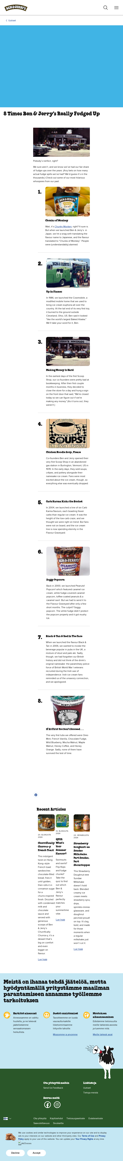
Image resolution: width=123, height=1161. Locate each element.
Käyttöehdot (56, 1118)
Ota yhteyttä (39, 1118)
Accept (36, 1152)
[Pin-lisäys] (36, 795)
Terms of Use (88, 1136)
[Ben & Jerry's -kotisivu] (16, 7)
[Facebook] (47, 1104)
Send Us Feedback (53, 1087)
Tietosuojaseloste (75, 1118)
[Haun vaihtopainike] (105, 7)
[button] (7, 1118)
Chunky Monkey (63, 226)
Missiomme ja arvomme (65, 1034)
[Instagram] (57, 1104)
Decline (15, 1152)
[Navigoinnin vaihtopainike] (116, 7)
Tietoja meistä (90, 1092)
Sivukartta (58, 1123)
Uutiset (12, 20)
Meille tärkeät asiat (102, 1034)
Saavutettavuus (41, 1123)
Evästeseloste (95, 1118)
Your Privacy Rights (84, 1139)
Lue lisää (42, 959)
